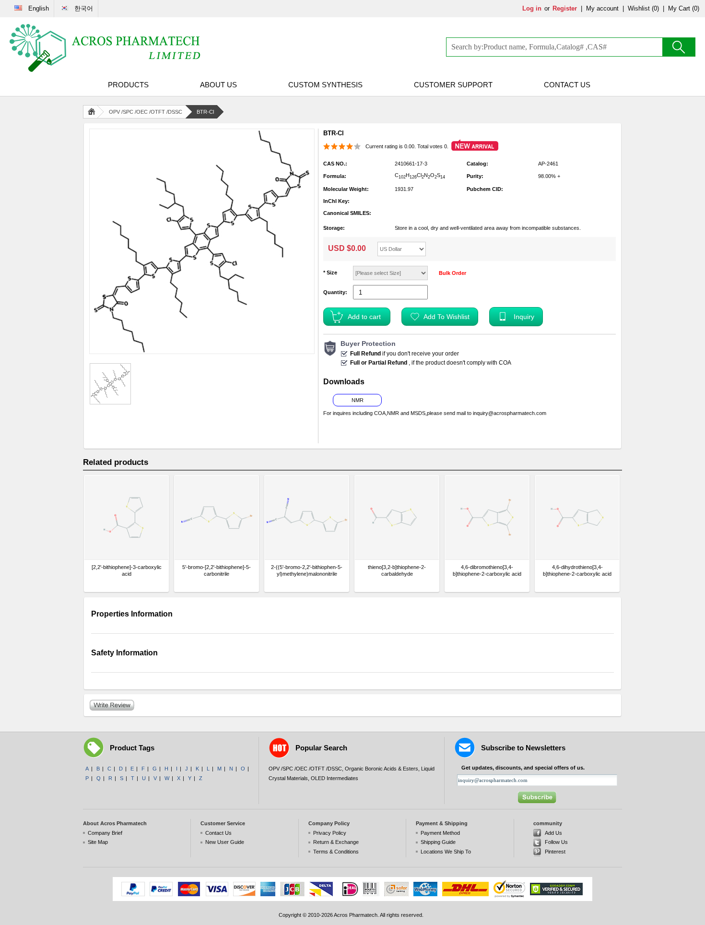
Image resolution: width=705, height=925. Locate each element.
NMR (358, 400)
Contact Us (567, 85)
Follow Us (556, 842)
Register (564, 8)
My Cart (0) (683, 8)
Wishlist (639, 8)
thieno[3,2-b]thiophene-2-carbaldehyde (397, 570)
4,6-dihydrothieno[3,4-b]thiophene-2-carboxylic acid (577, 570)
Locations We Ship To (446, 851)
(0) (655, 8)
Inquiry (524, 316)
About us (218, 85)
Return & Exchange (336, 842)
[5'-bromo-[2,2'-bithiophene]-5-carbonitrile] (216, 517)
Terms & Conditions (336, 851)
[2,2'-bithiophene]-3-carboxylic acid (127, 570)
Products (128, 85)
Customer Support (453, 85)
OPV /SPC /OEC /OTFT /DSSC (145, 112)
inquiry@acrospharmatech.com (509, 413)
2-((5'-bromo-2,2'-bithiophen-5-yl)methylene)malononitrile (306, 570)
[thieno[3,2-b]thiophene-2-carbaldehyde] (397, 517)
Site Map (98, 842)
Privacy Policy (329, 833)
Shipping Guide (438, 842)
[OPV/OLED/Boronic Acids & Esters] (105, 48)
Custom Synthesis (325, 85)
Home (93, 112)
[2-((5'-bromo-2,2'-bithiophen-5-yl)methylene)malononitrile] (307, 517)
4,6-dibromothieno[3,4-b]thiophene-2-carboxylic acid (487, 570)
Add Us (553, 833)
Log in (531, 8)
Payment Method (440, 833)
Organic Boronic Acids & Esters (381, 768)
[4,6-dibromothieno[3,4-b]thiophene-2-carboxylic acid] (487, 517)
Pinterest (555, 851)
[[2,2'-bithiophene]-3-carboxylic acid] (126, 517)
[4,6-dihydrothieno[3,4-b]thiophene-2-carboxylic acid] (577, 517)
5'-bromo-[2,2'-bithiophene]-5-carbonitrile (216, 570)
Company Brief (105, 833)
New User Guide (224, 842)
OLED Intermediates (334, 778)
